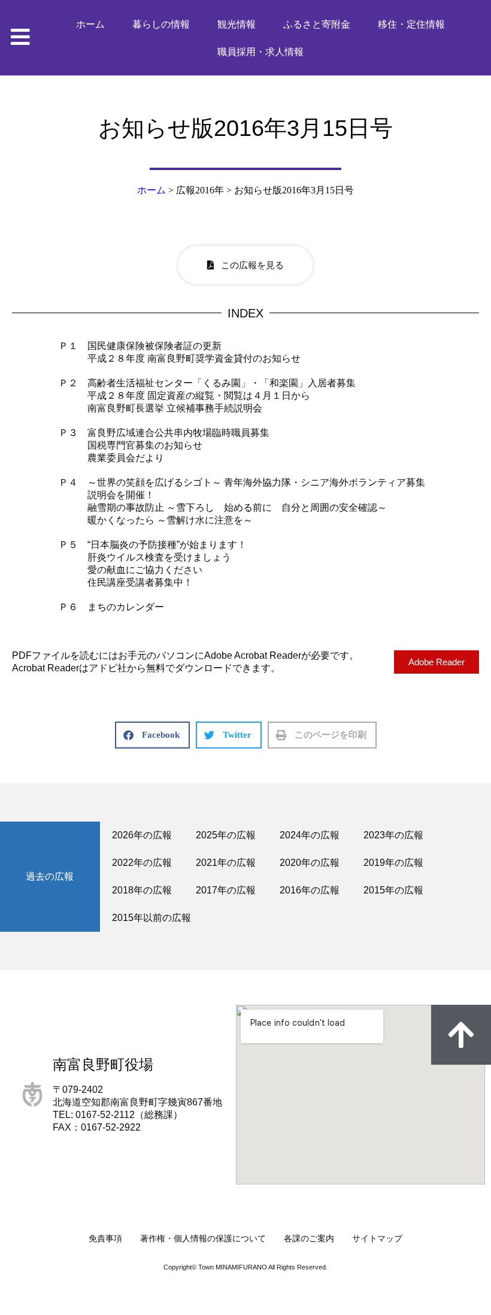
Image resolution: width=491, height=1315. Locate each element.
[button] (152, 735)
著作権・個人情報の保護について (203, 1238)
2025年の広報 (226, 835)
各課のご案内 (309, 1238)
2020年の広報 (310, 863)
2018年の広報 (142, 890)
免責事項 (105, 1238)
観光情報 (236, 24)
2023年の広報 (393, 835)
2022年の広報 (142, 863)
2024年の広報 (310, 835)
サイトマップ (377, 1238)
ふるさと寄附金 (316, 24)
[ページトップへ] (461, 1035)
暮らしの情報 (161, 24)
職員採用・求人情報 (260, 52)
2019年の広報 (393, 863)
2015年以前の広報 (151, 918)
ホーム (90, 24)
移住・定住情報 (411, 24)
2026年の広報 (142, 835)
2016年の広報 (310, 890)
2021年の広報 (226, 863)
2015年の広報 (393, 890)
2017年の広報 (226, 890)
